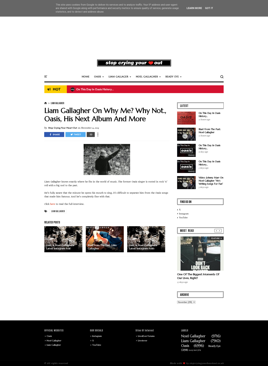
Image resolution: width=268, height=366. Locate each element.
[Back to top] (260, 358)
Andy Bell (193, 350)
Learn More (194, 8)
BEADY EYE (172, 76)
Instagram (184, 213)
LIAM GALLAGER (118, 76)
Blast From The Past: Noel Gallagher (210, 131)
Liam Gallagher (57, 103)
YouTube (183, 217)
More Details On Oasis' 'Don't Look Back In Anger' (105, 90)
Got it (209, 8)
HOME (85, 76)
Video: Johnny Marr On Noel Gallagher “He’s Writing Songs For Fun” (211, 180)
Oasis (49, 336)
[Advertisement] (134, 33)
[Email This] (91, 134)
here (52, 204)
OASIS (97, 76)
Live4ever (142, 340)
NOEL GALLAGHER (147, 76)
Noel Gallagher (54, 340)
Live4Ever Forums (146, 336)
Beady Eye (214, 346)
